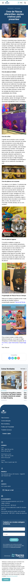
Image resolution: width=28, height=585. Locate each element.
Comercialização (6, 420)
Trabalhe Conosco (6, 430)
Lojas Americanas (13, 342)
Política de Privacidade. (12, 576)
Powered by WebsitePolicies (8, 582)
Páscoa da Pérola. (20, 302)
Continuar (6, 579)
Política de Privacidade (7, 427)
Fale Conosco (5, 417)
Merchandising (5, 424)
